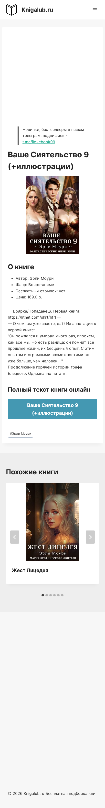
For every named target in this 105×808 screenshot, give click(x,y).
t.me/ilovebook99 (38, 141)
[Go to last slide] (14, 537)
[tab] (43, 595)
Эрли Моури (20, 433)
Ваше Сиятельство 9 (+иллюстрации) (52, 409)
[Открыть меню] (94, 9)
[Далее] (90, 537)
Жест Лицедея (30, 570)
